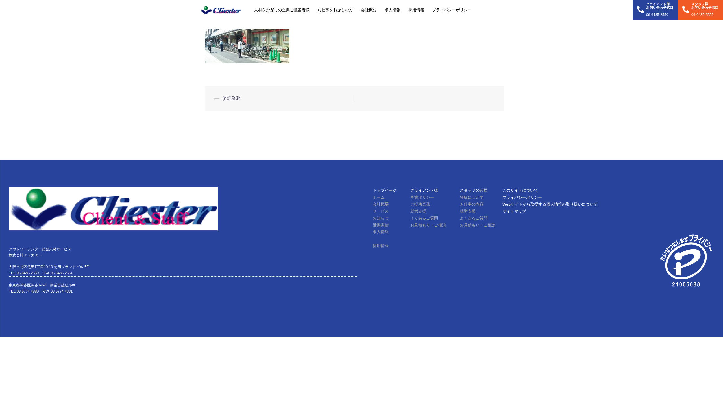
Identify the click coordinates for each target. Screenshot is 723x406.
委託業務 (232, 98)
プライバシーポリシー (452, 10)
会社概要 (369, 10)
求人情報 (392, 10)
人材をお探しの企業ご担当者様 (282, 10)
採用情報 (416, 10)
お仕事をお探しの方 (335, 10)
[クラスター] (221, 9)
